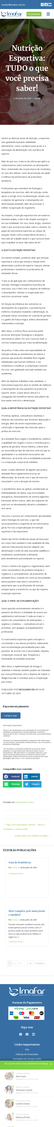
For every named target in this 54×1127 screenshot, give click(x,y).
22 (30, 963)
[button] (42, 4)
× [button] (51, 1064)
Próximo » (40, 963)
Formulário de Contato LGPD (27, 1058)
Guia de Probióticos (19, 862)
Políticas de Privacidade (27, 1054)
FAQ (27, 1049)
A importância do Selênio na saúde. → (33, 835)
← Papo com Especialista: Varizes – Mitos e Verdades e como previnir (24, 825)
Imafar (37, 98)
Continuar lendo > (16, 873)
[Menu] (48, 14)
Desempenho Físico (24, 802)
